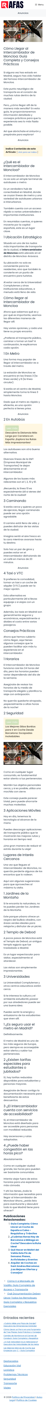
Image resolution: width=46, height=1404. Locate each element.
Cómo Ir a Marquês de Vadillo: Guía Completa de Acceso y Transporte (19, 1285)
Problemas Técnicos (16, 1374)
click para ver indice (27, 152)
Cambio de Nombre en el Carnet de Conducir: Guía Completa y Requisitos (21, 1337)
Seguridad (10, 1378)
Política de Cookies (27, 1400)
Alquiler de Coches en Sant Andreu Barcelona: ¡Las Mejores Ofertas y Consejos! (25, 1267)
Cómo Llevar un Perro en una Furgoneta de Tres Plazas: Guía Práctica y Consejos (22, 1330)
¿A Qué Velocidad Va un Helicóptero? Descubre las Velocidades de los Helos (21, 1343)
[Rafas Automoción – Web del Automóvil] (12, 4)
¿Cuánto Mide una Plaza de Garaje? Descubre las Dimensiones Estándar (20, 1324)
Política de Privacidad (23, 1397)
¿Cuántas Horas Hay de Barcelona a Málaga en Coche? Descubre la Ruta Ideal (26, 1241)
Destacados (11, 1361)
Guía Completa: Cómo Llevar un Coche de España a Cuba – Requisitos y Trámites (24, 1228)
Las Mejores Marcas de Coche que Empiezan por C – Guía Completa (19, 1349)
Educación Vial (12, 1365)
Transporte (10, 1383)
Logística (9, 1370)
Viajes (7, 1387)
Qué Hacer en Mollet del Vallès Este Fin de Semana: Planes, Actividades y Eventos (25, 1254)
